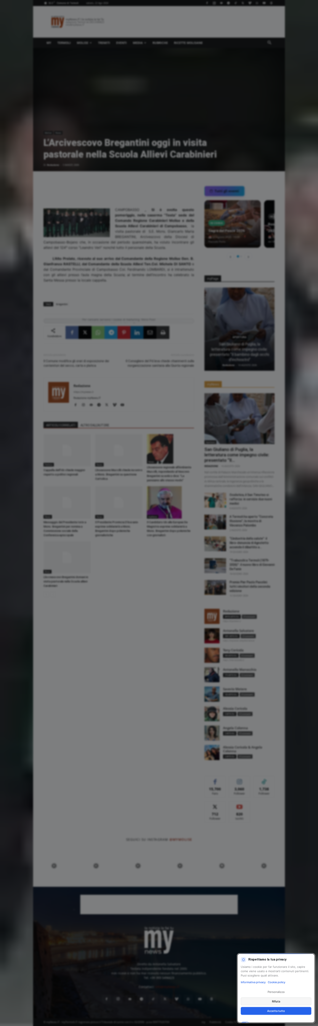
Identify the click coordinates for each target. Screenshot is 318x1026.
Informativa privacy (253, 982)
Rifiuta (276, 1001)
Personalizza (276, 991)
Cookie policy (276, 982)
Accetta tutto (276, 1010)
